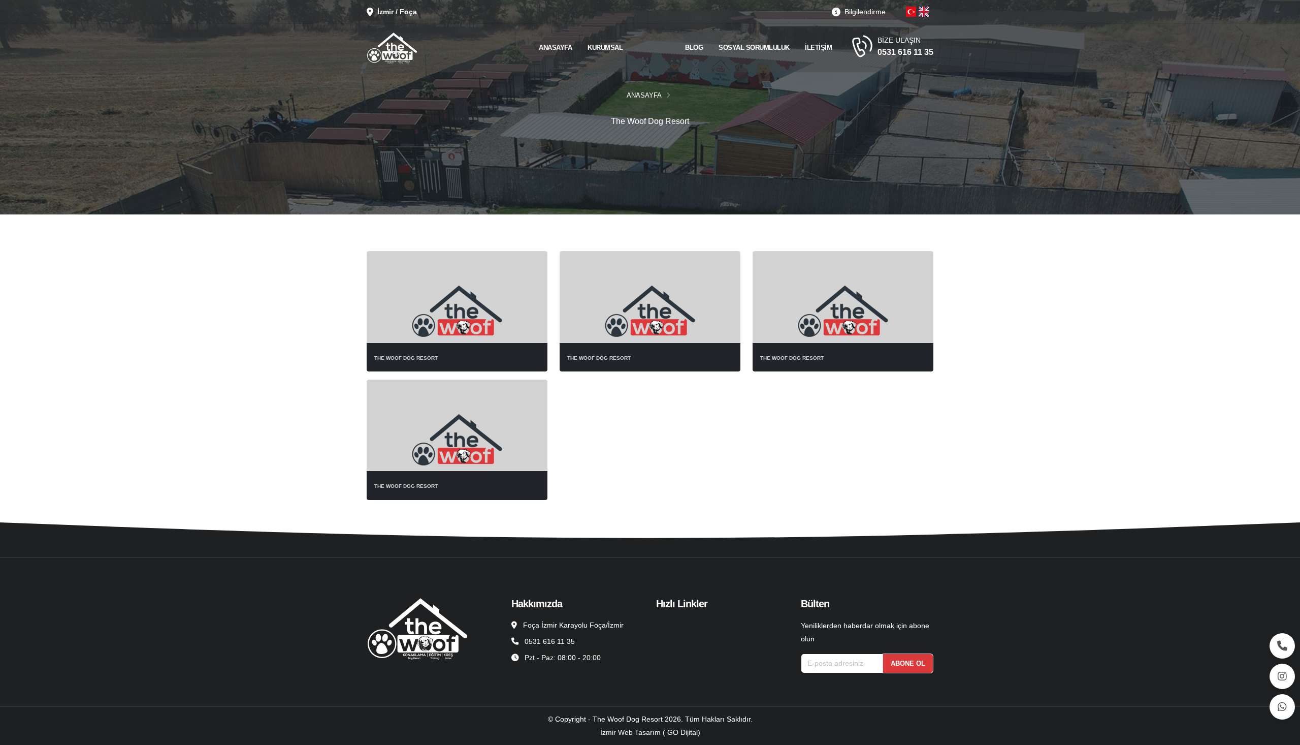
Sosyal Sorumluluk (754, 47)
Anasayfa (555, 47)
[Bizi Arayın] (1282, 646)
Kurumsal (605, 47)
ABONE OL (908, 663)
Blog (694, 47)
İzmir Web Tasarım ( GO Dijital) (650, 732)
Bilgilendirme (864, 12)
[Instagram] (1282, 676)
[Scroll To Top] (1282, 733)
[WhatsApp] (1282, 707)
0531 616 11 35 (905, 52)
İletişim (818, 47)
